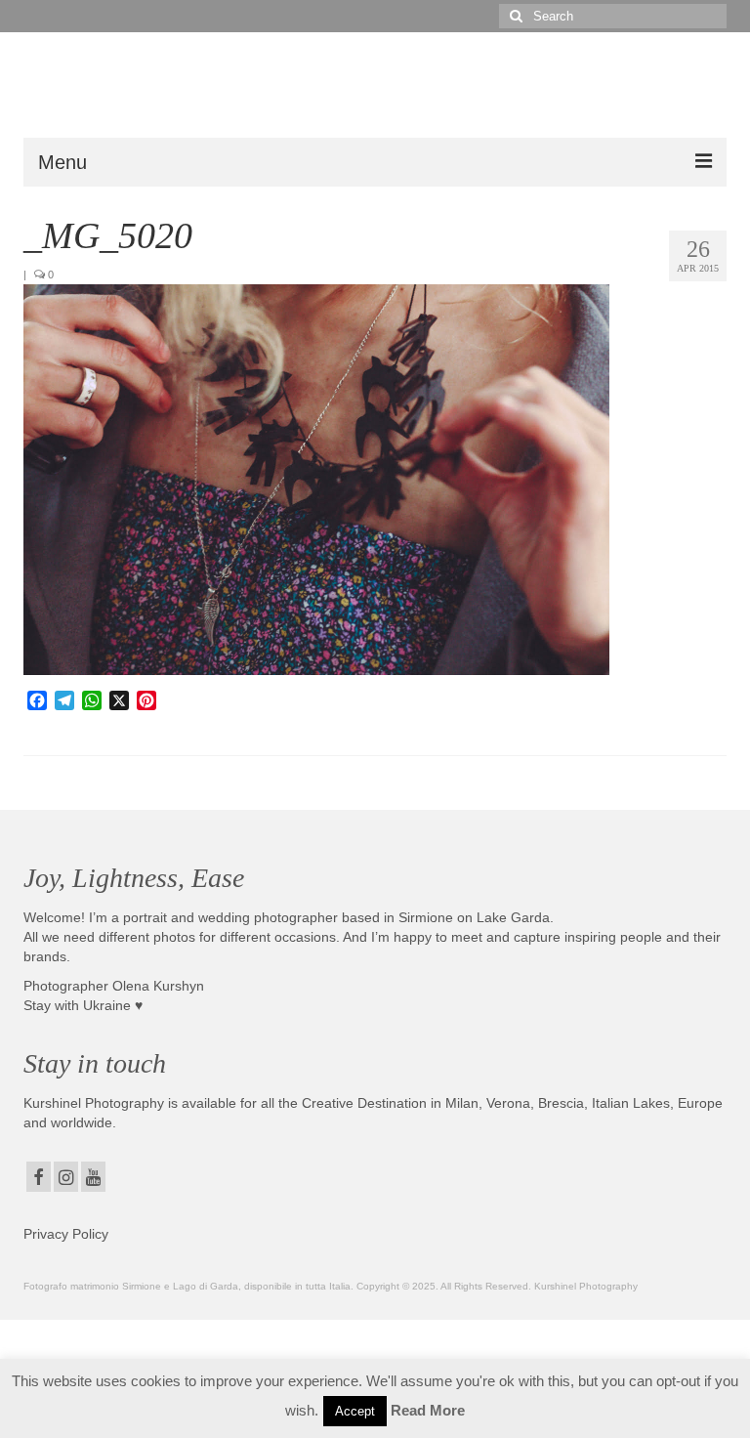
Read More (428, 1410)
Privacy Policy (65, 1234)
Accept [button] (355, 1411)
